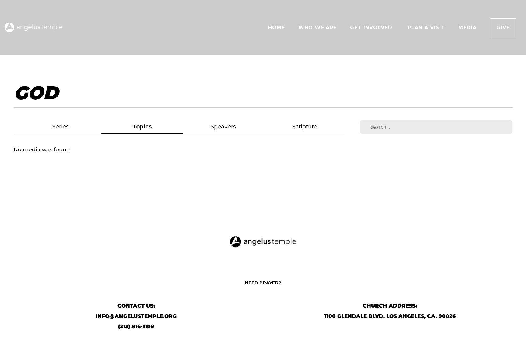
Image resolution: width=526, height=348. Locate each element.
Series (60, 126)
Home (276, 27)
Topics (142, 126)
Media (467, 27)
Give (503, 27)
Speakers (223, 126)
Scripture (304, 126)
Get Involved (372, 27)
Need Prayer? (263, 283)
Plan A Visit (426, 27)
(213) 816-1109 (136, 326)
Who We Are (317, 27)
